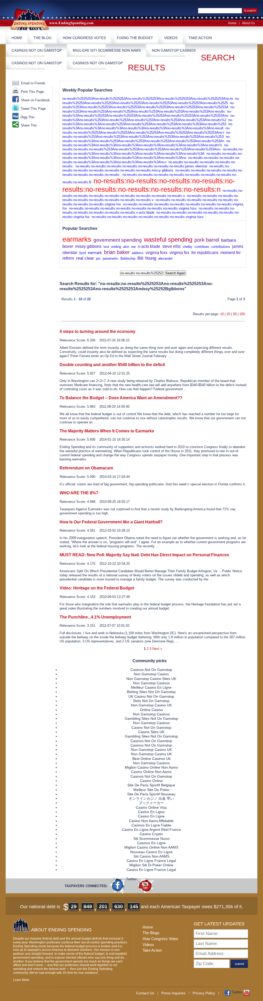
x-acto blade (149, 246)
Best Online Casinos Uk (151, 759)
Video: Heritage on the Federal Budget (97, 588)
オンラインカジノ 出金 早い (151, 798)
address (138, 253)
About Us (248, 23)
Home (232, 23)
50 (235, 314)
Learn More (21, 980)
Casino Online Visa (151, 807)
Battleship (127, 258)
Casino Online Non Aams (151, 772)
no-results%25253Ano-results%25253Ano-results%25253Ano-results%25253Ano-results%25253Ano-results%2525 (151, 101)
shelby (187, 247)
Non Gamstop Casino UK (151, 705)
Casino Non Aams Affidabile (151, 821)
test (106, 247)
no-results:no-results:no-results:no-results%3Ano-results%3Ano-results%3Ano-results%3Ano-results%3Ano (152, 156)
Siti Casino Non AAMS (151, 856)
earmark (95, 253)
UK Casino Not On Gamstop (151, 696)
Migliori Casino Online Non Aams (151, 767)
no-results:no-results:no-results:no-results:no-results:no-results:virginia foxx (148, 217)
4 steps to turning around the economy (97, 331)
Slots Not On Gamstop (151, 701)
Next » (157, 649)
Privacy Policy (204, 993)
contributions (220, 247)
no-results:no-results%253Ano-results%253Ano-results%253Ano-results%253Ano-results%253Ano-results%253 (146, 135)
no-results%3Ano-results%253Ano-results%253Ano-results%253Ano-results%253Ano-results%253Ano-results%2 (148, 118)
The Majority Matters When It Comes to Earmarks (107, 431)
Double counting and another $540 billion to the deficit (112, 364)
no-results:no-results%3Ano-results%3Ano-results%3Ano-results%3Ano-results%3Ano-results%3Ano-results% (146, 143)
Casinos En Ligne (151, 843)
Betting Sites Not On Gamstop (151, 692)
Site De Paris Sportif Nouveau (151, 794)
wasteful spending (168, 239)
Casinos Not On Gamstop (37, 50)
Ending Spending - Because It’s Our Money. (55, 19)
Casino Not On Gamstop (151, 727)
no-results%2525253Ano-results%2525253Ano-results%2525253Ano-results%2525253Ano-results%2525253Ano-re (147, 99)
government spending (117, 240)
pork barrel (206, 240)
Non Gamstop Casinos (174, 50)
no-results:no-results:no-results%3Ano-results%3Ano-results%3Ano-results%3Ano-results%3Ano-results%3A (152, 151)
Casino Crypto (151, 834)
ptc (98, 258)
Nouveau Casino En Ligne (151, 852)
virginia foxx (156, 252)
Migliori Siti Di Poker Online (151, 865)
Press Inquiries (173, 993)
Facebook (118, 885)
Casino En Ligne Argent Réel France (151, 829)
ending (116, 247)
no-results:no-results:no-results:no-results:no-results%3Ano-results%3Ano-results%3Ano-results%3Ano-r (151, 160)
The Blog (42, 38)
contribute (201, 247)
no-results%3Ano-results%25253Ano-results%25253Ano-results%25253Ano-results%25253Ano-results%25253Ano (147, 113)
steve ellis (171, 246)
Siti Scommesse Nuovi (151, 838)
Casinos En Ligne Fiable (151, 825)
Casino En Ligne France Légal (151, 861)
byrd (82, 253)
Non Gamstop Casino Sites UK (151, 679)
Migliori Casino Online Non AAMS (151, 847)
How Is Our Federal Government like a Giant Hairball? (111, 522)
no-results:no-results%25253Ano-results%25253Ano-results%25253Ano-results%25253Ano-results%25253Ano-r (146, 130)
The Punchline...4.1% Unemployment (95, 617)
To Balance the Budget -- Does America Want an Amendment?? (121, 398)
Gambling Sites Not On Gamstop (151, 718)
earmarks (76, 239)
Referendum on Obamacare (86, 468)
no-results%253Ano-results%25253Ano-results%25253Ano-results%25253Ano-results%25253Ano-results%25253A (148, 105)
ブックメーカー (151, 803)
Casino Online (151, 781)
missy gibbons (88, 246)
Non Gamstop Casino (151, 674)
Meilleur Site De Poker (151, 790)
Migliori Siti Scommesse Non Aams (107, 50)
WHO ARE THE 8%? (79, 493)
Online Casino (151, 710)
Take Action (200, 38)
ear (133, 247)
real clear (85, 258)
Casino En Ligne (151, 812)
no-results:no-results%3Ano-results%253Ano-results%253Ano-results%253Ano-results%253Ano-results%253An (146, 139)
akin (126, 247)
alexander (165, 258)
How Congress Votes (84, 38)
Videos (170, 38)
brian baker (117, 252)
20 (228, 314)
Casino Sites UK (151, 732)
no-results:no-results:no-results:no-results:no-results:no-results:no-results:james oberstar (141, 166)
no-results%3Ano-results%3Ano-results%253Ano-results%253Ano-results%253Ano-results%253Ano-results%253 (147, 122)
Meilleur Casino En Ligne (151, 687)
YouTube (145, 885)
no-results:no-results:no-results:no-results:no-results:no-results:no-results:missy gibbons (146, 168)
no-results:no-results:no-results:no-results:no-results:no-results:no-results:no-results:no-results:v (150, 198)
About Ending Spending (61, 929)
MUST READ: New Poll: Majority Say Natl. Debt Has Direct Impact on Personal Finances (144, 555)
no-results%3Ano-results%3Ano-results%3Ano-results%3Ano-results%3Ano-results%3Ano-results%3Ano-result (147, 126)
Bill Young (146, 258)
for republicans (204, 252)
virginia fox (179, 252)
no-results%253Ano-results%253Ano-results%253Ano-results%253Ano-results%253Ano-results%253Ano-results (148, 109)
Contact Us (145, 993)
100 (242, 314)
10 (222, 314)
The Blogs (151, 933)
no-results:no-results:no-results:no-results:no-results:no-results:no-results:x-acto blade (148, 210)
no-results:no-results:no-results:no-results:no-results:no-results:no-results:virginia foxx (133, 208)
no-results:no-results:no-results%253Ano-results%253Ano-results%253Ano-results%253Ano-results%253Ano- (145, 147)
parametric (110, 258)
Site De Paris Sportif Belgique (151, 785)
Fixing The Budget (135, 38)
